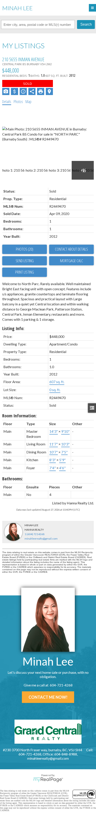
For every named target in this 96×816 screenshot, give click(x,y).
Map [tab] (28, 101)
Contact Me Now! (48, 697)
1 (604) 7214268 (34, 534)
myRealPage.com (48, 780)
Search (86, 24)
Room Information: (19, 416)
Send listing (25, 260)
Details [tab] (6, 101)
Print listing (24, 272)
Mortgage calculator (71, 261)
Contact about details (71, 249)
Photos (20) (24, 249)
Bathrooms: (12, 479)
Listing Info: (13, 328)
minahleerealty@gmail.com (41, 538)
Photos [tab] (18, 101)
